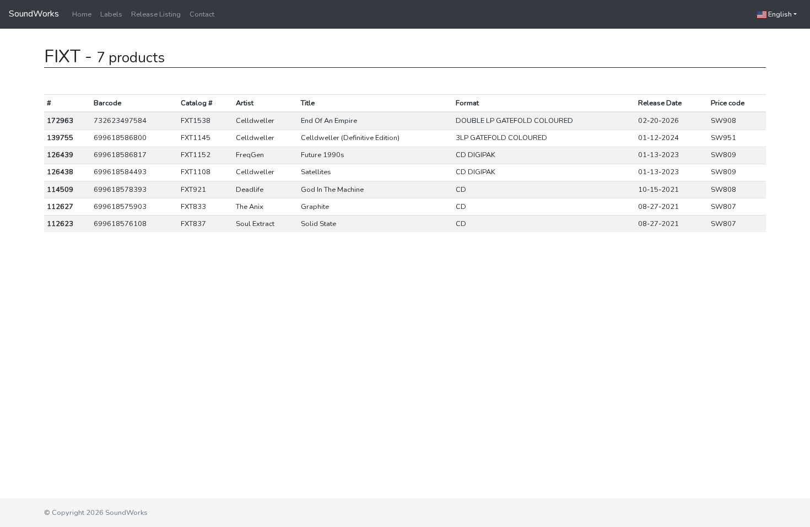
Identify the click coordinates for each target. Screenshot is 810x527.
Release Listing (156, 14)
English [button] (779, 14)
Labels (111, 14)
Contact (202, 14)
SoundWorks (34, 14)
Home (81, 14)
